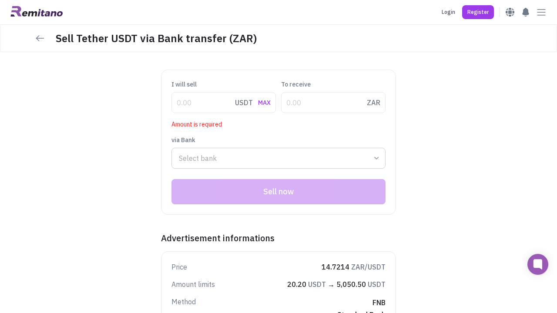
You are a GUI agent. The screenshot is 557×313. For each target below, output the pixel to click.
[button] (478, 12)
